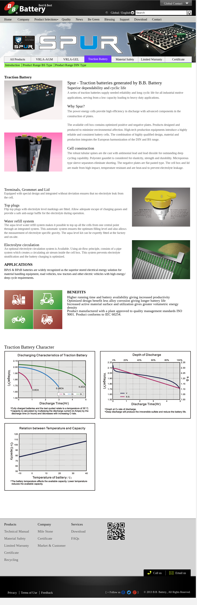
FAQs (75, 538)
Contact (156, 19)
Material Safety (125, 59)
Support (124, 19)
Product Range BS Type (37, 65)
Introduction (12, 65)
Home (8, 19)
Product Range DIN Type (70, 65)
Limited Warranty (151, 59)
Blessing (109, 19)
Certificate (178, 59)
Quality (66, 19)
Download (140, 19)
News (79, 19)
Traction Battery (98, 59)
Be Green (93, 19)
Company (23, 19)
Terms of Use (29, 592)
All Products (17, 59)
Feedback (47, 592)
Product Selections (45, 19)
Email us (180, 573)
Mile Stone (45, 531)
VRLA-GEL (71, 59)
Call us (157, 573)
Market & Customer (52, 545)
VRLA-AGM (44, 59)
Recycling (11, 560)
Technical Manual (16, 531)
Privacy (12, 592)
